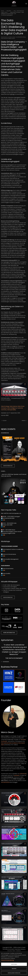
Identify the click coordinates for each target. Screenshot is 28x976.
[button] (26, 3)
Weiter (23, 420)
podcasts (16, 775)
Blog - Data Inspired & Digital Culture (13, 37)
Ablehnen (14, 968)
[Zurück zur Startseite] (14, 3)
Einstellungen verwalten (14, 973)
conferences (22, 773)
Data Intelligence (12, 408)
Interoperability (11, 410)
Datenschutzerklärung (7, 960)
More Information (7, 465)
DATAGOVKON (5, 782)
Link (4, 520)
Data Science (13, 406)
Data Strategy (5, 406)
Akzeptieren (14, 964)
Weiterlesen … (6, 661)
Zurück (4, 420)
